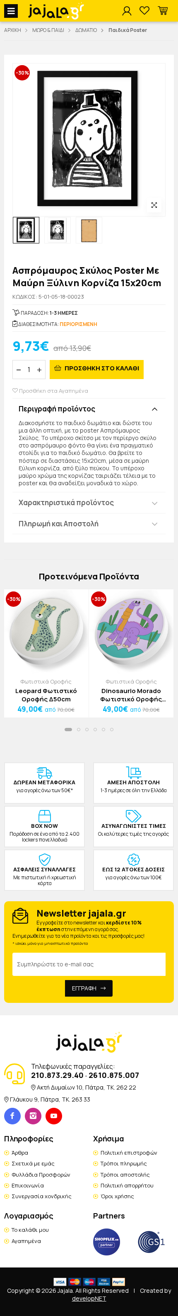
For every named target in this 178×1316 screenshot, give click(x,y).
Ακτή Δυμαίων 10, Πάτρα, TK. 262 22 (86, 1087)
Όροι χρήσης (117, 1196)
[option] (26, 230)
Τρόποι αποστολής (125, 1174)
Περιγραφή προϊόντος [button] (57, 409)
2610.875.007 (114, 1075)
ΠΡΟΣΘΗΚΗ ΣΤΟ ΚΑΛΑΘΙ (101, 368)
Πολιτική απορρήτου (127, 1185)
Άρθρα (20, 1152)
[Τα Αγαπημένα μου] (144, 11)
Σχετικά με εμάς (33, 1163)
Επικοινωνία (28, 1185)
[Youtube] (54, 1116)
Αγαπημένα (26, 1241)
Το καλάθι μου (30, 1229)
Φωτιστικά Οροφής (46, 681)
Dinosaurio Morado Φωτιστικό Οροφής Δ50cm (131, 695)
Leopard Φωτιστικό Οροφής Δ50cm (46, 695)
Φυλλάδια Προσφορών (41, 1174)
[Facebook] (12, 1116)
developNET (89, 1298)
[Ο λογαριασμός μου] (126, 11)
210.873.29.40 (57, 1075)
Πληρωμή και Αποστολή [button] (59, 523)
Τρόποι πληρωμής (124, 1163)
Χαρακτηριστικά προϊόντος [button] (66, 502)
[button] (163, 11)
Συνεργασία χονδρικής (42, 1196)
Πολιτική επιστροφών (129, 1152)
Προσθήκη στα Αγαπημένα (53, 390)
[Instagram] (33, 1116)
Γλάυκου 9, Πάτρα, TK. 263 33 (50, 1099)
